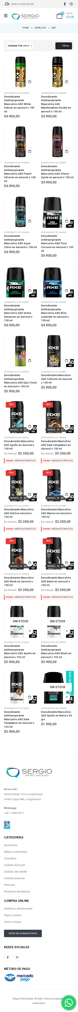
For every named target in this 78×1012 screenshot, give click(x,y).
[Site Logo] (25, 16)
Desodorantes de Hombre (16, 93)
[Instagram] (71, 3)
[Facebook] (64, 3)
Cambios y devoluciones (18, 908)
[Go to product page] (20, 72)
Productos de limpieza (17, 891)
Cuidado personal (14, 878)
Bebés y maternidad (15, 851)
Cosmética (10, 858)
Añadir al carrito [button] (29, 81)
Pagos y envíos (12, 915)
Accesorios (10, 845)
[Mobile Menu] (7, 15)
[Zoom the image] (7, 823)
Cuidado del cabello (15, 871)
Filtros (65, 45)
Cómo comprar (12, 921)
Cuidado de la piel (14, 865)
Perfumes (9, 884)
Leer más (29, 631)
